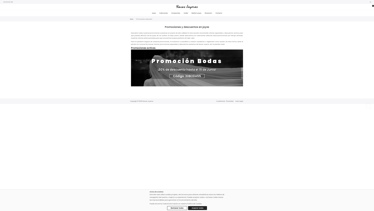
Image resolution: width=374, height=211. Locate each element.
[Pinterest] (14, 7)
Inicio (131, 19)
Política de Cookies (194, 204)
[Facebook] (2, 7)
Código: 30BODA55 (187, 76)
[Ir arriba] (368, 106)
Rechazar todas (177, 208)
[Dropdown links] (366, 7)
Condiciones (220, 101)
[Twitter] (8, 7)
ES (370, 2)
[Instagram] (5, 7)
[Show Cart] (372, 7)
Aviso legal (239, 101)
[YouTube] (11, 7)
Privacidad (229, 101)
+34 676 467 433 (8, 2)
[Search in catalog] (362, 7)
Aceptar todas (197, 208)
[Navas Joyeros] (187, 6)
